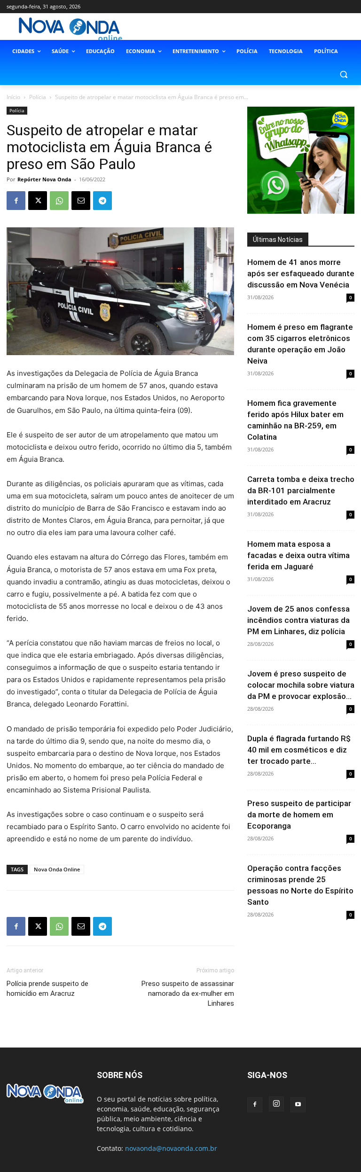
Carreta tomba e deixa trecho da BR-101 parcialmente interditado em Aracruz (300, 490)
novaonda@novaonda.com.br (171, 1148)
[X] (37, 200)
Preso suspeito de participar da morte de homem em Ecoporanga (299, 814)
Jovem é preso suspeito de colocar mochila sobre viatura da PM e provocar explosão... (300, 685)
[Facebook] (16, 200)
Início (13, 97)
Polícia (37, 97)
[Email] (80, 200)
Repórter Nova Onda (44, 179)
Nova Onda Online (57, 869)
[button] (343, 74)
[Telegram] (102, 200)
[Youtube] (298, 1104)
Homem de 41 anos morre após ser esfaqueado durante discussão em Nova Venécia (300, 273)
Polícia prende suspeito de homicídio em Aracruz (47, 988)
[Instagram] (276, 1103)
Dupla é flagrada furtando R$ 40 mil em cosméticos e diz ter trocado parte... (299, 750)
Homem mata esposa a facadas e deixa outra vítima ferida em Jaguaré (298, 555)
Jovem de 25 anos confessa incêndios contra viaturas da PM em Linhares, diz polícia (298, 620)
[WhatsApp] (59, 200)
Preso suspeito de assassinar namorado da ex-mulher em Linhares (187, 993)
